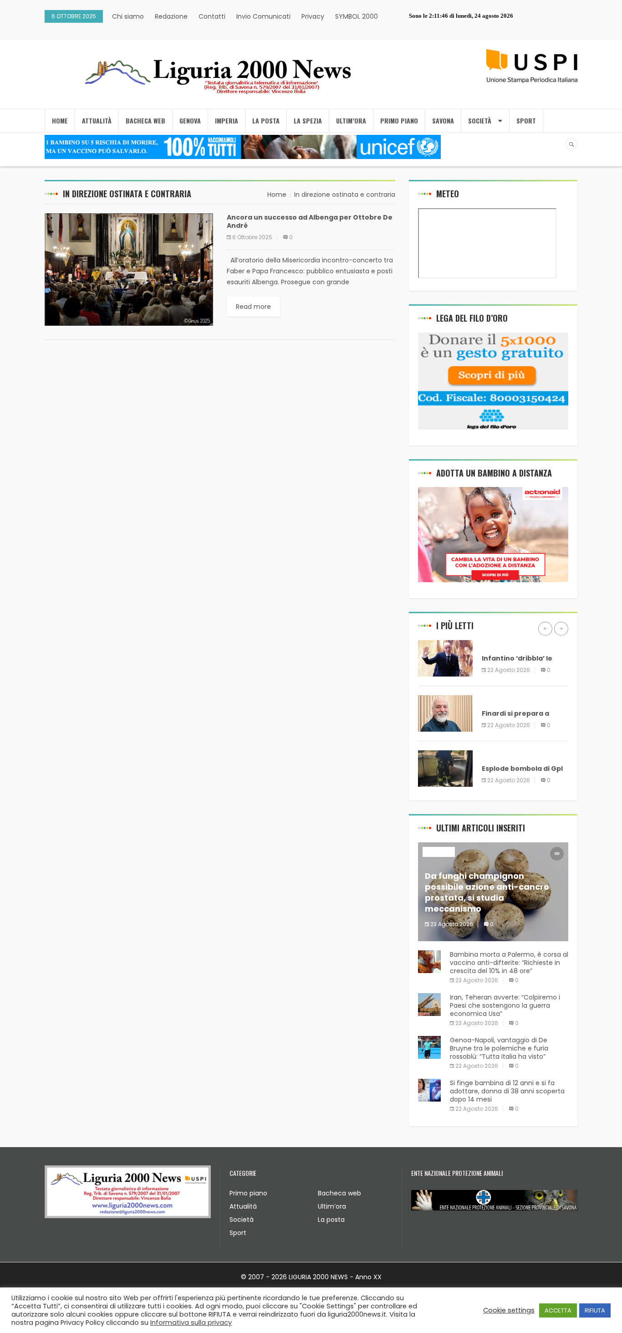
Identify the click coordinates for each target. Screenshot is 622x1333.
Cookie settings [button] (509, 1310)
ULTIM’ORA (351, 120)
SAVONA (443, 120)
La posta (331, 1219)
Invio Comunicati (263, 16)
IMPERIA (226, 120)
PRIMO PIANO (399, 120)
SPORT (526, 120)
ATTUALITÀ (97, 120)
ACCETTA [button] (558, 1310)
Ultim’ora (332, 1206)
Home (60, 120)
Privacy (312, 16)
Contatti (212, 16)
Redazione (171, 16)
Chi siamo (128, 16)
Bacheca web (339, 1193)
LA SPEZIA (308, 120)
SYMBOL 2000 (356, 16)
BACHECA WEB (145, 120)
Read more (253, 306)
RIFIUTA (595, 1310)
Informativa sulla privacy (191, 1322)
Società (241, 1219)
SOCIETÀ (479, 120)
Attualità (243, 1206)
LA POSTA (266, 120)
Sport (237, 1232)
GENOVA (190, 120)
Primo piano (248, 1193)
